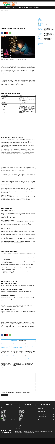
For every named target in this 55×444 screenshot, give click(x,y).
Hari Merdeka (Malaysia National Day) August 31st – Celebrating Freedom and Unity (30, 352)
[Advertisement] (18, 19)
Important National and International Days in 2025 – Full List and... (49, 19)
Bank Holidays (29, 7)
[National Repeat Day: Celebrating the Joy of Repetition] (30, 359)
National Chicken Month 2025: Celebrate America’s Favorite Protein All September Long (18, 352)
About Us (2, 0)
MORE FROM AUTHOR (22, 340)
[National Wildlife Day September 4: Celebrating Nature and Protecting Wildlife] (6, 347)
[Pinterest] (7, 33)
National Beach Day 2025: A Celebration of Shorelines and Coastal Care (6, 364)
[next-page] (3, 367)
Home (3, 7)
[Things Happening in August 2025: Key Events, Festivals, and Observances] (40, 36)
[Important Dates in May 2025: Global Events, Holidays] (40, 41)
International (14, 7)
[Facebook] (2, 33)
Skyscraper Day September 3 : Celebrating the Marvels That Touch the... (12, 409)
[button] (52, 7)
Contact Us (6, 0)
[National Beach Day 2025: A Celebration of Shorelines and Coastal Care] (6, 359)
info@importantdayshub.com (24, 434)
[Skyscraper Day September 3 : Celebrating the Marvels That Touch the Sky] (4, 411)
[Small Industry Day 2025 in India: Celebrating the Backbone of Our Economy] (18, 359)
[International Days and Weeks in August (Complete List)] (40, 27)
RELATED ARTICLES (14, 340)
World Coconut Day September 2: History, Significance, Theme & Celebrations (12, 419)
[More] (12, 33)
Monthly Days (22, 7)
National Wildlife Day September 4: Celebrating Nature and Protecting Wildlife (6, 352)
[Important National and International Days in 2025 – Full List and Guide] (40, 21)
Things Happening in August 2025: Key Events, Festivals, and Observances (49, 34)
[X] (5, 33)
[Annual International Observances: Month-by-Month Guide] (40, 32)
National (8, 7)
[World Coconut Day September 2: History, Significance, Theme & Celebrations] (4, 420)
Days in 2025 (36, 7)
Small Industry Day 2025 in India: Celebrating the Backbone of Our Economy (18, 364)
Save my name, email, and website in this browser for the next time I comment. (16, 392)
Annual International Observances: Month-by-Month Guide (48, 29)
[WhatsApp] (10, 33)
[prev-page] (2, 367)
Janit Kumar (4, 30)
